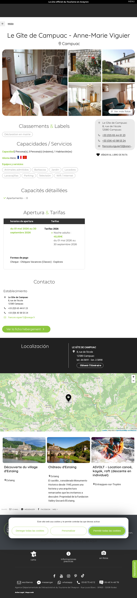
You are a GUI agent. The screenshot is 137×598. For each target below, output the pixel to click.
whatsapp (67, 582)
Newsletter (134, 569)
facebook (45, 509)
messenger (29, 509)
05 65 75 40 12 (88, 582)
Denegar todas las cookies (30, 530)
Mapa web (29, 592)
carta (33, 559)
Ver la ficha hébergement (23, 329)
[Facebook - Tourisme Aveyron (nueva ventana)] (54, 575)
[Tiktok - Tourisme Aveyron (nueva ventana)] (83, 575)
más (55, 509)
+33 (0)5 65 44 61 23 (113, 135)
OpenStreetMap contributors (126, 430)
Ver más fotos (122, 111)
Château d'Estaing (62, 467)
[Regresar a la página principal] (2, 23)
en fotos (103, 558)
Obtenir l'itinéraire (90, 365)
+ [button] (133, 376)
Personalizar (68, 530)
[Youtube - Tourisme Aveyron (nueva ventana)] (61, 575)
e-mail (15, 509)
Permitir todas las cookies (107, 530)
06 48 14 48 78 (111, 582)
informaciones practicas (68, 560)
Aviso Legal (19, 592)
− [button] (133, 380)
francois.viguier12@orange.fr (117, 146)
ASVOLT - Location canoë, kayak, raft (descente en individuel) (112, 471)
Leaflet (104, 430)
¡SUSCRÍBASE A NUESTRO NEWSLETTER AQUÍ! (68, 541)
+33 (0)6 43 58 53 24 (114, 140)
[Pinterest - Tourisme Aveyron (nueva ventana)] (75, 575)
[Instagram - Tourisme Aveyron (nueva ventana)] (68, 575)
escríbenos (27, 582)
